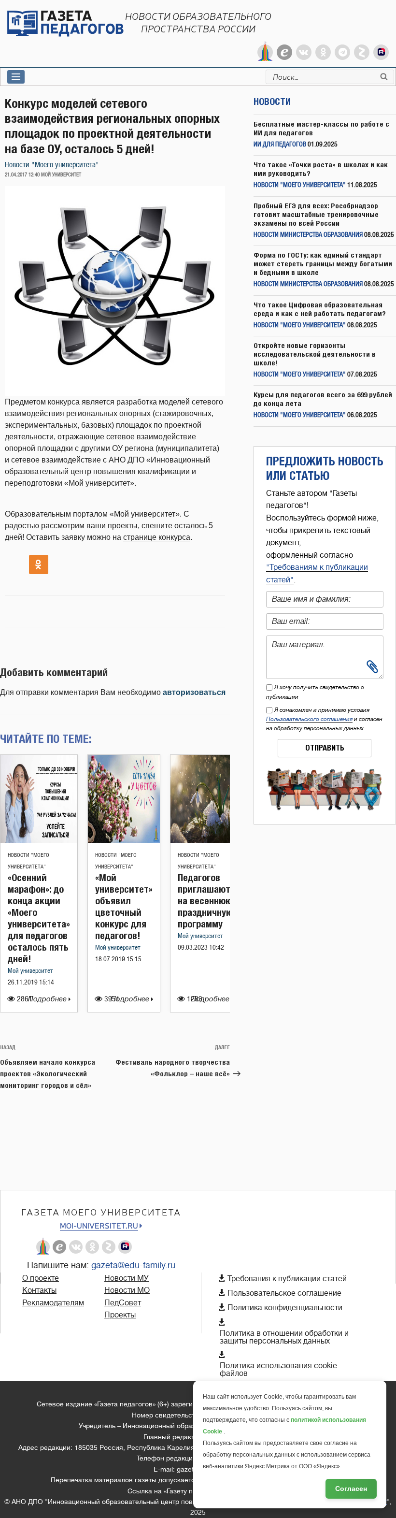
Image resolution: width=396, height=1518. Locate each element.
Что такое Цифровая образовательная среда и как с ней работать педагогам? (320, 309)
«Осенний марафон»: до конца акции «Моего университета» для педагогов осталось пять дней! (39, 918)
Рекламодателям (53, 1303)
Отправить (324, 747)
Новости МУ (126, 1278)
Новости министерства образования (308, 235)
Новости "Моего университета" (52, 165)
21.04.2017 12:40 (22, 175)
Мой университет (30, 971)
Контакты (39, 1290)
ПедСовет (122, 1303)
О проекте (40, 1278)
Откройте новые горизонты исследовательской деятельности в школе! (315, 354)
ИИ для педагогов (280, 145)
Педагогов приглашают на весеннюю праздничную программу (205, 900)
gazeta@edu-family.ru (133, 1265)
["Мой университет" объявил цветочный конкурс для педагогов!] (124, 840)
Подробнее (48, 999)
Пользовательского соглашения (309, 719)
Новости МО (127, 1290)
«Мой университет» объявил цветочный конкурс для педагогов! (124, 906)
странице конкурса (156, 537)
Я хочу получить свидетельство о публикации (315, 692)
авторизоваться (194, 692)
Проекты (120, 1315)
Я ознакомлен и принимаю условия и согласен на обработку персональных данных (324, 719)
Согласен (351, 1488)
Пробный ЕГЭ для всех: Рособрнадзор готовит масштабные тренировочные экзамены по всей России (316, 214)
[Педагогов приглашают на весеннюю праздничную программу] (205, 840)
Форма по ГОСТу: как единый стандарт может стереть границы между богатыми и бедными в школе (323, 263)
